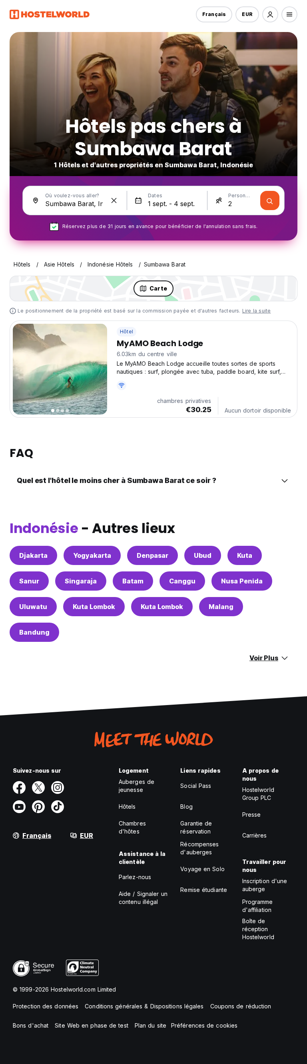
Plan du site (150, 1025)
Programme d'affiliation (257, 905)
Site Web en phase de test (91, 1025)
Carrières (254, 835)
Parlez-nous (135, 877)
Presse (251, 814)
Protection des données (45, 1006)
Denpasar (152, 555)
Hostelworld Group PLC (258, 793)
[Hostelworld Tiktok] (57, 806)
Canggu (182, 581)
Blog (186, 806)
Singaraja (81, 581)
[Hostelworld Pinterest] (38, 806)
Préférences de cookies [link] (204, 1025)
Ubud (202, 555)
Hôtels (127, 806)
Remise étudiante (203, 889)
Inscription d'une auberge (264, 885)
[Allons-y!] (269, 200)
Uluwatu (33, 607)
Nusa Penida (242, 581)
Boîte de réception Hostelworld (258, 929)
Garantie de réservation (196, 827)
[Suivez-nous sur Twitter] (38, 787)
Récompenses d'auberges (199, 848)
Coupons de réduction (240, 1006)
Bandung (34, 632)
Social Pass (195, 785)
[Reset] (114, 200)
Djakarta (33, 555)
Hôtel (126, 332)
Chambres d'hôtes (132, 827)
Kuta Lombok (94, 607)
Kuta (244, 555)
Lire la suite (256, 311)
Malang (221, 607)
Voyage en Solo (202, 869)
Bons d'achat (30, 1025)
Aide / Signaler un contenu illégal (143, 897)
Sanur (29, 581)
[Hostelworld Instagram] (57, 787)
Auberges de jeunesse (136, 785)
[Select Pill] (270, 14)
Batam (133, 581)
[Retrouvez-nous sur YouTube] (19, 806)
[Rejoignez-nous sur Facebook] (19, 787)
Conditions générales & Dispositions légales (144, 1006)
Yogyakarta (92, 555)
